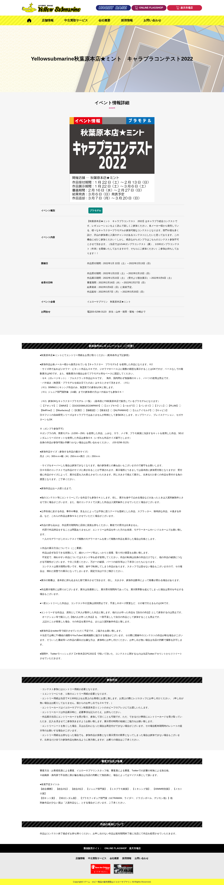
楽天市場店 (135, 848)
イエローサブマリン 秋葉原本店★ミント (109, 301)
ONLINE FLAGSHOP (115, 848)
